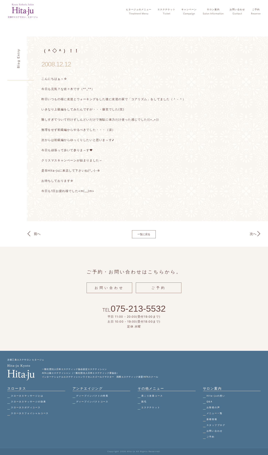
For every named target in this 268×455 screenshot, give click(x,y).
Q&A (210, 401)
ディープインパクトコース (92, 401)
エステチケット (150, 407)
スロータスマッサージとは (27, 395)
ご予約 (158, 288)
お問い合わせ (109, 288)
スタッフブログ (216, 425)
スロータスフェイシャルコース (30, 413)
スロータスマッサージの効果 (28, 401)
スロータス (16, 388)
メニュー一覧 (215, 413)
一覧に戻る (143, 234)
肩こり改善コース (152, 395)
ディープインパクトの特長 (92, 395)
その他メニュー (151, 388)
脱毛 (144, 401)
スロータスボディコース (26, 407)
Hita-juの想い (216, 395)
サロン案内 (212, 388)
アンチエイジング (88, 388)
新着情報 (212, 419)
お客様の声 (213, 407)
